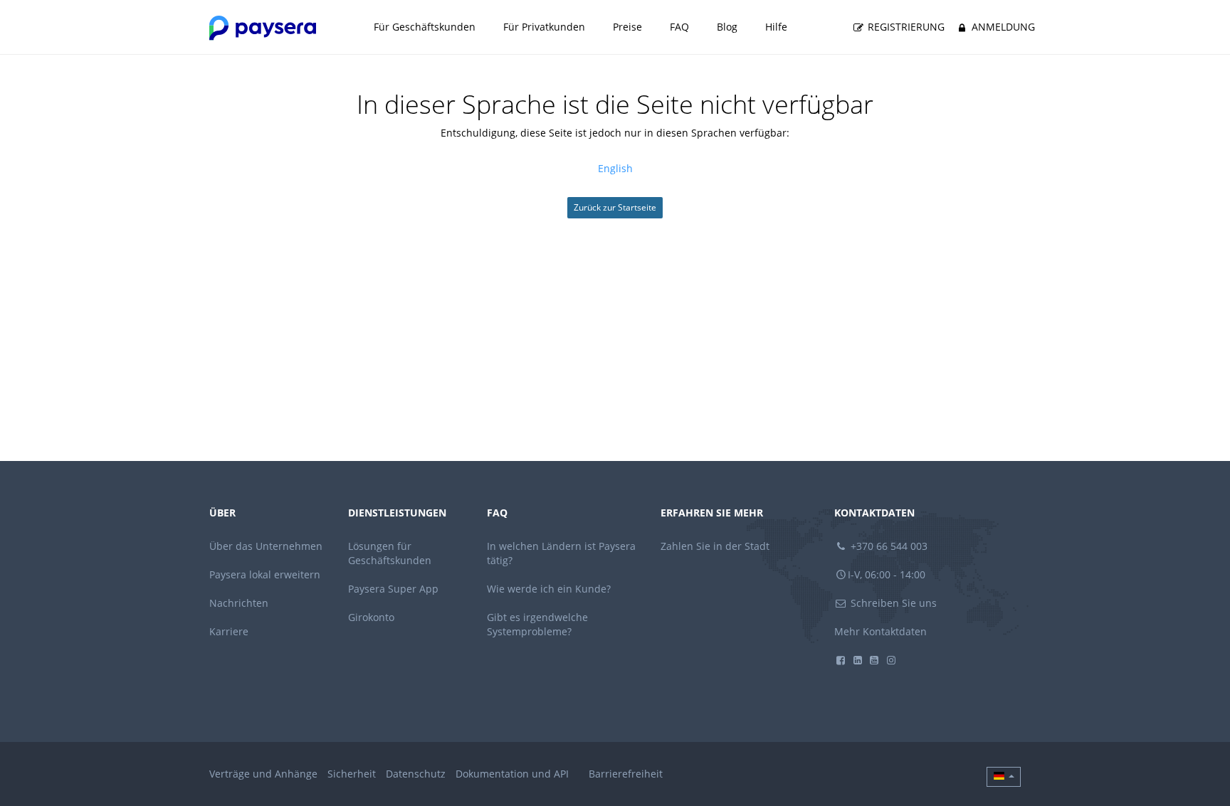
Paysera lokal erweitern (264, 574)
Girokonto (371, 617)
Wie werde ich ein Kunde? (549, 588)
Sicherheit (351, 773)
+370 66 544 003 (887, 546)
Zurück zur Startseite (615, 207)
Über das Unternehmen (265, 546)
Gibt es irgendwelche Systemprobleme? (537, 624)
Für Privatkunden (544, 26)
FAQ (679, 26)
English (615, 168)
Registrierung (905, 26)
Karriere (228, 631)
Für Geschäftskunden (424, 26)
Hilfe (776, 26)
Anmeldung (1002, 26)
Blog (727, 26)
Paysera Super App (393, 588)
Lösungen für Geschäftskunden (389, 553)
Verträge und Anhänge (263, 773)
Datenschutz (416, 773)
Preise (627, 26)
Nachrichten (238, 603)
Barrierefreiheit (626, 773)
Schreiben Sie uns (892, 603)
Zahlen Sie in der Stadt (715, 546)
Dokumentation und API (512, 773)
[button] (1004, 777)
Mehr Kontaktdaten (880, 631)
